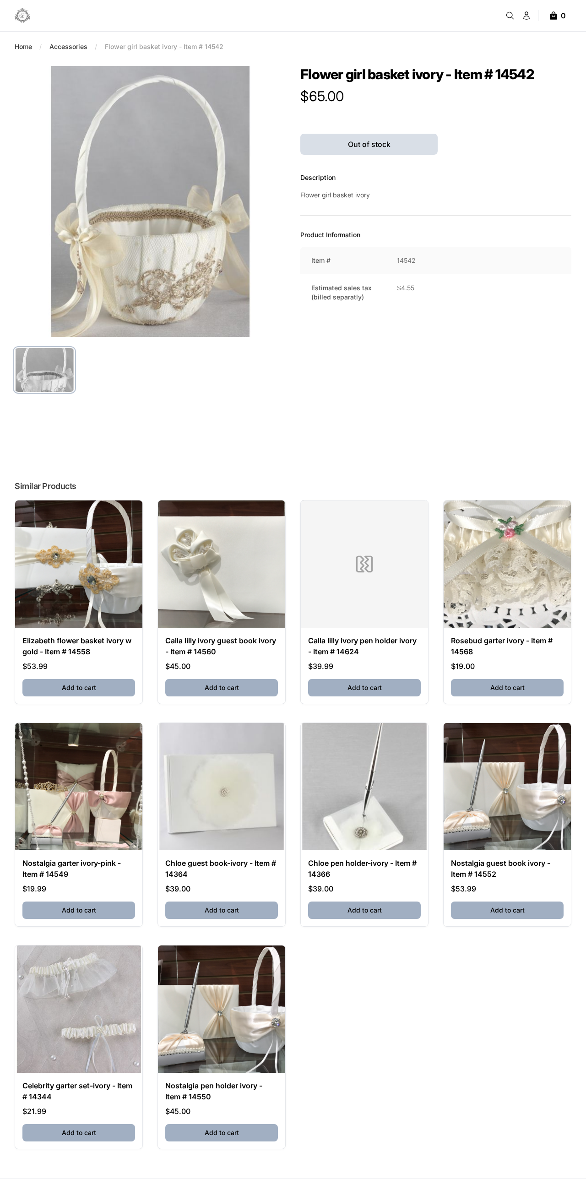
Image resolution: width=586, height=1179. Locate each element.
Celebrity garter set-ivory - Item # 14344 (77, 1091)
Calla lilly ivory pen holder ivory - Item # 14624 (362, 646)
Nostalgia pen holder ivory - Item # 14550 (213, 1091)
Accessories (68, 46)
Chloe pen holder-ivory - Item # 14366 (362, 868)
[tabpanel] (150, 201)
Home (23, 46)
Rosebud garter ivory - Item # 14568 (502, 646)
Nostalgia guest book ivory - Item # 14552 (500, 868)
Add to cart (98, 687)
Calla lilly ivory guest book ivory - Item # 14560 (220, 646)
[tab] (44, 370)
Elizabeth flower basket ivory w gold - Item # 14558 (76, 646)
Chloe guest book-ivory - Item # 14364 (220, 868)
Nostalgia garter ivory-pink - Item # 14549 (71, 868)
